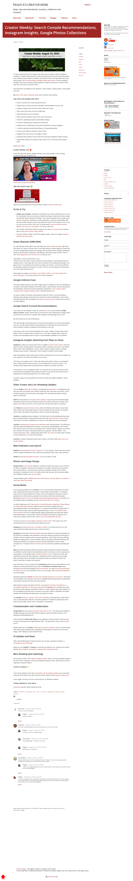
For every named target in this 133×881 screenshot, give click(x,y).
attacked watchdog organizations (49, 498)
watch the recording (29, 182)
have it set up (48, 310)
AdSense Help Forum (108, 206)
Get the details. (36, 474)
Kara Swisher (33, 273)
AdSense (64, 18)
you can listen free (56, 229)
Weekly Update (82, 72)
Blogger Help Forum (108, 204)
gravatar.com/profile (22, 220)
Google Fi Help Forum (109, 212)
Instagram (81, 59)
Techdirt (38, 585)
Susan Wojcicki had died (53, 246)
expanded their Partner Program (31, 450)
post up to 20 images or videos (38, 527)
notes (20, 404)
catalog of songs (46, 399)
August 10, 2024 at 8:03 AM (33, 708)
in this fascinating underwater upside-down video (40, 80)
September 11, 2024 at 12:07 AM (37, 747)
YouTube (42, 18)
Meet (80, 62)
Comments (108, 115)
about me (119, 30)
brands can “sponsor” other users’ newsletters (36, 597)
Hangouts (106, 184)
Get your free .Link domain (30, 226)
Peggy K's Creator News (30, 5)
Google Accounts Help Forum (110, 200)
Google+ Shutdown (108, 186)
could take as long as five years (46, 299)
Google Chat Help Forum (109, 208)
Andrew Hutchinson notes (44, 554)
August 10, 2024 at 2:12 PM (32, 725)
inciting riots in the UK (26, 498)
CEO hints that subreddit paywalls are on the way (45, 577)
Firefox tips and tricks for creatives (44, 627)
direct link (26, 433)
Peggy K (25, 714)
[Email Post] (14, 697)
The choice (50, 433)
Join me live (17, 182)
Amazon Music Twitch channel (33, 231)
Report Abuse (108, 272)
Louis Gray (55, 273)
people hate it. (52, 389)
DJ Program (32, 399)
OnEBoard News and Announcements (112, 143)
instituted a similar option (36, 543)
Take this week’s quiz (54, 204)
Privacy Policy (107, 232)
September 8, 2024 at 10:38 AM (39, 738)
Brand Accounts (107, 177)
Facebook (81, 56)
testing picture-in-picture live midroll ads (33, 424)
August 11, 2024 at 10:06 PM (35, 758)
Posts (107, 114)
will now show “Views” (56, 345)
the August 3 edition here (61, 675)
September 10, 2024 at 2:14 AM (32, 777)
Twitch (80, 64)
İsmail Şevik (21, 708)
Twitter (80, 67)
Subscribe (16, 687)
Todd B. (48, 273)
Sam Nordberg (22, 758)
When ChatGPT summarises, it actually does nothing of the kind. (38, 649)
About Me (17, 18)
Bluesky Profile (111, 45)
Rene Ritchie (42, 273)
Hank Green (63, 273)
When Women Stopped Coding (37, 658)
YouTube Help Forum (108, 202)
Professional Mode (34, 533)
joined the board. (48, 587)
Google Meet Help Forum (109, 210)
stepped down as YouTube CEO (30, 254)
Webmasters (82, 70)
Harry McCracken (18, 275)
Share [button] (81, 48)
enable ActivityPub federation (60, 570)
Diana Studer (26, 738)
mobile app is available (31, 389)
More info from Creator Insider (59, 418)
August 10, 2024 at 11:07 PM (36, 714)
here (52, 226)
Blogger (53, 18)
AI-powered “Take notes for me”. (42, 611)
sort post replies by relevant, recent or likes (38, 521)
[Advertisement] (49, 842)
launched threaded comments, (30, 456)
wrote (37, 259)
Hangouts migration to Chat (110, 181)
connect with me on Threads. (51, 500)
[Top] (3, 876)
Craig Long (21, 725)
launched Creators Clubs (31, 408)
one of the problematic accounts (51, 517)
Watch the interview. (42, 568)
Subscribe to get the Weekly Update (46, 673)
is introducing (28, 466)
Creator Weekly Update (109, 188)
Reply (20, 721)
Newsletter (29, 18)
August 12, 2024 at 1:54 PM (36, 765)
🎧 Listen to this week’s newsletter (24, 95)
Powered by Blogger (52, 876)
